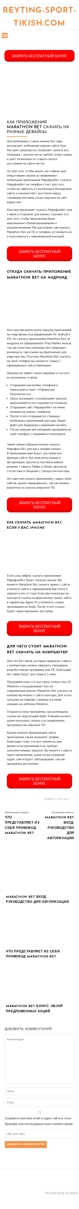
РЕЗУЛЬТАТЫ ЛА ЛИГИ (61, 1193)
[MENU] (5, 35)
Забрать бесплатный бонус (39, 55)
